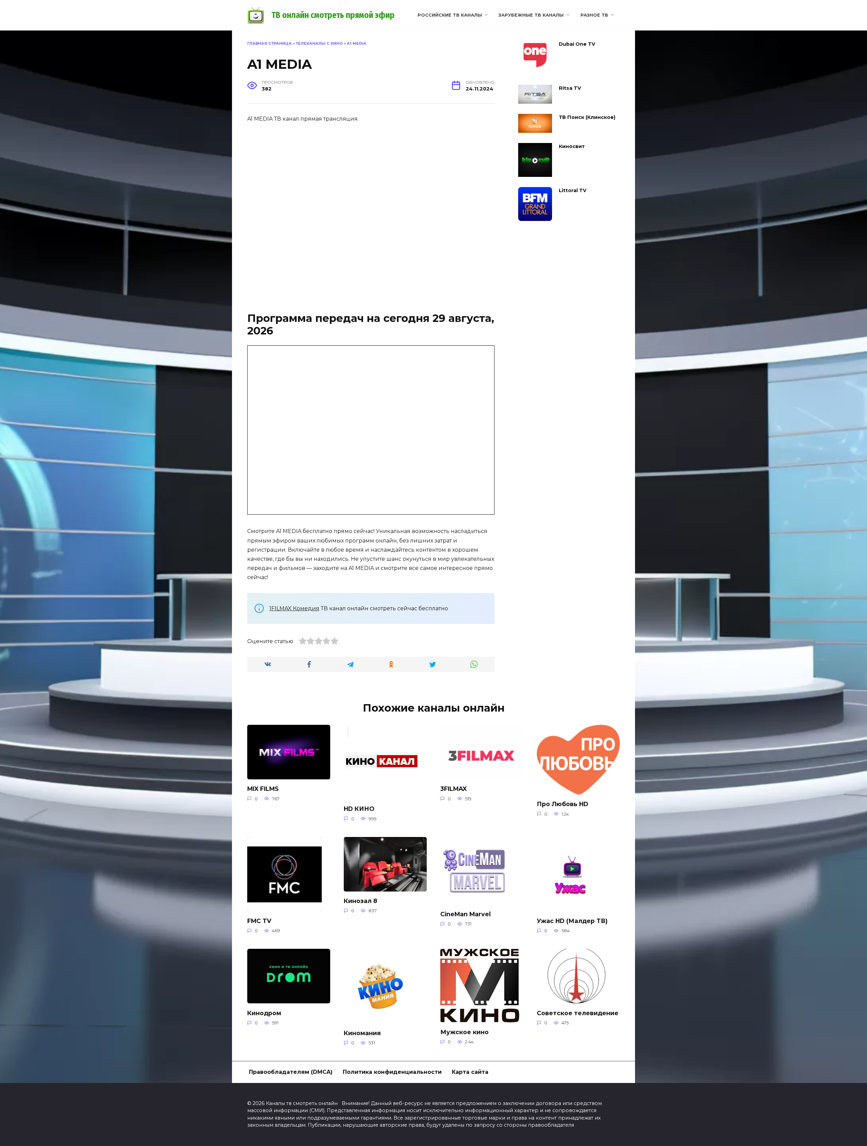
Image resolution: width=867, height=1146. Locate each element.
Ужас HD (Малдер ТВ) (572, 920)
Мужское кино (464, 1031)
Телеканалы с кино (319, 43)
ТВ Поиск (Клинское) (587, 117)
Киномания (362, 1032)
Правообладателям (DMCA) (291, 1072)
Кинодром (264, 1012)
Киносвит (572, 146)
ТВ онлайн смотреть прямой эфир (333, 15)
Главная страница (269, 43)
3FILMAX (453, 788)
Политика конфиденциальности (392, 1072)
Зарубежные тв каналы (531, 15)
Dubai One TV (577, 44)
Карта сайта (470, 1072)
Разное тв (594, 15)
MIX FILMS (263, 788)
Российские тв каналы (450, 15)
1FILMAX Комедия (294, 608)
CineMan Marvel (465, 914)
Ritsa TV (570, 88)
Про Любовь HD (562, 803)
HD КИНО (359, 808)
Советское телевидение (577, 1012)
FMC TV (259, 920)
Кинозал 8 (360, 900)
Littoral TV (573, 190)
